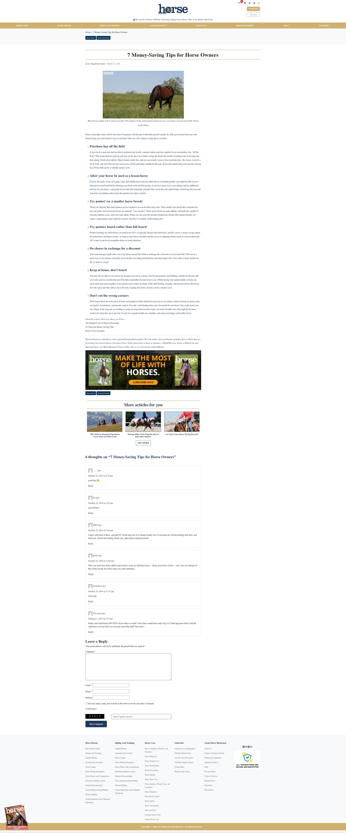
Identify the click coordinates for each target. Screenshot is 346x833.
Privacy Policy (210, 771)
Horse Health (150, 774)
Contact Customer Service (214, 753)
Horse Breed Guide (92, 748)
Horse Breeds (64, 25)
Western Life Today (182, 771)
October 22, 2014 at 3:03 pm (100, 503)
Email (88, 691)
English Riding (91, 757)
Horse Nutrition (151, 791)
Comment (90, 651)
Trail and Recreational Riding (96, 790)
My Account (140, 19)
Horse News (91, 38)
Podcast (149, 19)
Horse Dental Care (152, 761)
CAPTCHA (91, 708)
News (286, 25)
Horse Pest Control (152, 796)
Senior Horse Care (152, 819)
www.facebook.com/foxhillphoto (150, 346)
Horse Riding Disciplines (94, 771)
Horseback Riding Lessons (95, 780)
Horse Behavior (151, 756)
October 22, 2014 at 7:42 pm (100, 530)
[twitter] (250, 3)
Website (88, 697)
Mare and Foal (150, 810)
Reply (90, 485)
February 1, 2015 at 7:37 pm (100, 618)
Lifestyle (201, 25)
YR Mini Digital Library (184, 762)
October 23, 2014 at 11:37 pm (101, 591)
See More (143, 442)
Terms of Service (210, 776)
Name (88, 685)
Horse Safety (150, 801)
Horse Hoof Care (151, 779)
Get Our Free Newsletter (184, 757)
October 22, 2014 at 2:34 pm (100, 475)
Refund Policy (209, 780)
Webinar (157, 19)
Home (88, 32)
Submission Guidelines (213, 757)
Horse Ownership (244, 25)
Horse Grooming (151, 770)
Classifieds (208, 785)
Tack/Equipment (158, 25)
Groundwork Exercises (94, 762)
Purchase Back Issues (183, 753)
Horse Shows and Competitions (97, 776)
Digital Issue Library (179, 19)
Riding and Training (110, 25)
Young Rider (179, 767)
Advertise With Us (211, 762)
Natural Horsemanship (93, 785)
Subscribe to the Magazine (185, 748)
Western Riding (91, 794)
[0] (239, 2)
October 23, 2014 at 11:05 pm (101, 560)
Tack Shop (166, 19)
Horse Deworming (152, 765)
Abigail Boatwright (97, 63)
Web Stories (209, 790)
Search (254, 15)
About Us (208, 748)
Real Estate (208, 19)
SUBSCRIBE (324, 25)
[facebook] (245, 3)
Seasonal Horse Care (153, 814)
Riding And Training (93, 753)
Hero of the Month (196, 19)
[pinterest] (254, 3)
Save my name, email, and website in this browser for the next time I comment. (121, 703)
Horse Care (21, 25)
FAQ (206, 767)
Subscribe (253, 9)
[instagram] (259, 3)
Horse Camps (90, 767)
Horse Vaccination (152, 805)
